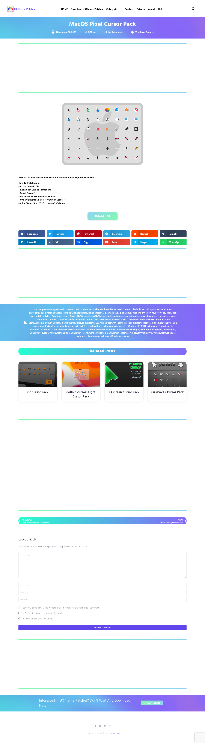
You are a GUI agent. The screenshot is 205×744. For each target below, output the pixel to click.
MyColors (157, 312)
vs (73, 326)
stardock (150, 316)
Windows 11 (120, 326)
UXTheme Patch (104, 322)
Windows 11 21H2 (137, 326)
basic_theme (81, 309)
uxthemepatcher (141, 322)
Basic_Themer (96, 309)
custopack (34, 312)
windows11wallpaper (164, 332)
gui (42, 312)
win (77, 326)
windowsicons (121, 336)
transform (63, 319)
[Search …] (193, 9)
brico (142, 309)
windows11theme (98, 332)
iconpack (67, 312)
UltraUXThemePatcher (40, 322)
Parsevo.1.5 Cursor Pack (167, 392)
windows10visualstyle (128, 329)
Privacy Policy (114, 733)
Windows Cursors (144, 32)
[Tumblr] (105, 726)
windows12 (107, 336)
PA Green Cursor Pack (124, 392)
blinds (135, 309)
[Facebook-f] (95, 726)
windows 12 (153, 326)
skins (142, 316)
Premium (56, 316)
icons (91, 312)
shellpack (117, 316)
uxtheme (89, 322)
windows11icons (79, 332)
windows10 (167, 326)
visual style (53, 326)
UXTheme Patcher (122, 322)
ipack (122, 312)
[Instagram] (110, 726)
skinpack (133, 316)
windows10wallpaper (151, 329)
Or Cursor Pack (37, 392)
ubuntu (90, 319)
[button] (114, 9)
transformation (77, 319)
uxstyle (80, 322)
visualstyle (65, 326)
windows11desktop (60, 332)
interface (109, 312)
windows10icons (66, 329)
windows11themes (118, 332)
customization (164, 309)
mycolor (146, 312)
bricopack (151, 309)
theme (172, 316)
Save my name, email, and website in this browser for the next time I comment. (61, 607)
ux (63, 322)
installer (99, 312)
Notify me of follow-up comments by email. (42, 613)
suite (165, 316)
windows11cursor (39, 332)
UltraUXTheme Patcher (158, 319)
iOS (116, 312)
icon (59, 312)
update (56, 322)
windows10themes (105, 329)
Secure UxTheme (78, 316)
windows (108, 326)
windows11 (169, 329)
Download (102, 216)
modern (137, 312)
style (158, 316)
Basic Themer (67, 309)
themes (52, 319)
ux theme (70, 322)
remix (66, 316)
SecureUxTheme (96, 316)
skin (125, 316)
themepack (41, 319)
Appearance (45, 309)
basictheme (110, 309)
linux (128, 312)
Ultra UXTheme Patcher (107, 319)
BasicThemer (124, 309)
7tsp (36, 309)
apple (56, 309)
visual (43, 326)
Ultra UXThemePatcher (133, 319)
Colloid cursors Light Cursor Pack (80, 394)
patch (38, 316)
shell (108, 316)
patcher (47, 316)
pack (168, 312)
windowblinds (95, 326)
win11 (83, 326)
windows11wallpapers (88, 336)
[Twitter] (100, 726)
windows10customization (43, 329)
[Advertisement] (102, 68)
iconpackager (80, 312)
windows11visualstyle (141, 332)
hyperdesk (50, 312)
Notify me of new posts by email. (37, 618)
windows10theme (85, 329)
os (164, 312)
